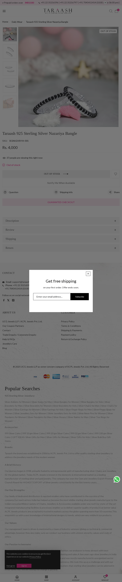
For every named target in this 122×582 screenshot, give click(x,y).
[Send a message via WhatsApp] (117, 479)
